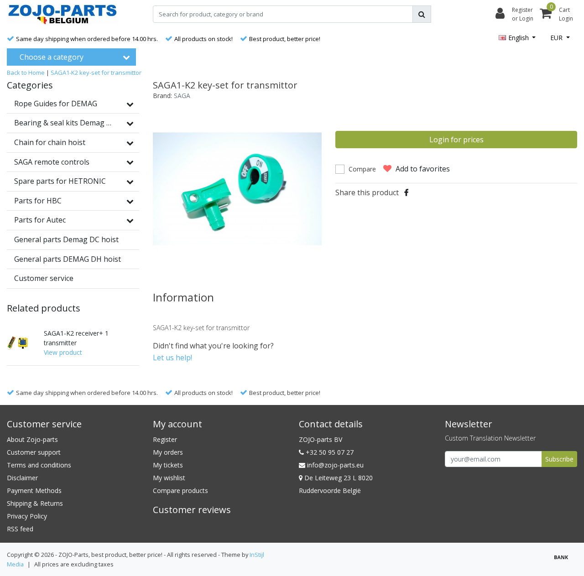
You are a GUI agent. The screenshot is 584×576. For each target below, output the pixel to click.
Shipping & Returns (35, 503)
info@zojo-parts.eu (335, 465)
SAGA (182, 95)
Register (165, 439)
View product (63, 352)
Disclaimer (22, 477)
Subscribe (559, 459)
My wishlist (169, 477)
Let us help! (172, 358)
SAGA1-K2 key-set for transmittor (96, 72)
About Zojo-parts (32, 439)
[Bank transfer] (563, 561)
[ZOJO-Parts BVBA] (63, 14)
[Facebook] (406, 192)
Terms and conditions (39, 465)
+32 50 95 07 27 (329, 452)
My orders (168, 452)
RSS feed (20, 528)
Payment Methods (34, 490)
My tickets (168, 465)
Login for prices (456, 140)
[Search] (421, 14)
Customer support (34, 452)
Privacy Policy (27, 516)
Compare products (180, 490)
